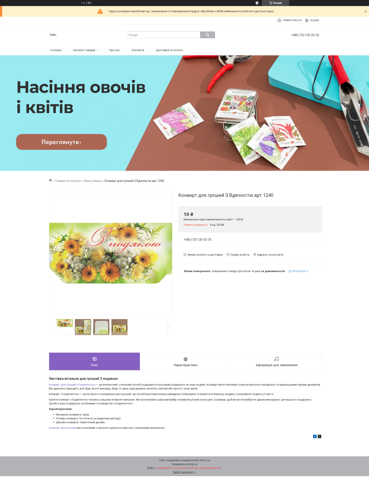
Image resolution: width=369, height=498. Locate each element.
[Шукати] (207, 34)
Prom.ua (205, 460)
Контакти (138, 50)
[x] (319, 437)
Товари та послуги (68, 181)
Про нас (114, 50)
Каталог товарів (84, 50)
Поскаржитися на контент (171, 468)
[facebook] (315, 437)
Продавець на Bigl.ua (185, 464)
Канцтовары (93, 181)
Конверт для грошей (62, 427)
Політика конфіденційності (205, 468)
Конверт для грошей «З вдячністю (71, 384)
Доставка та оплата (169, 50)
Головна (56, 50)
